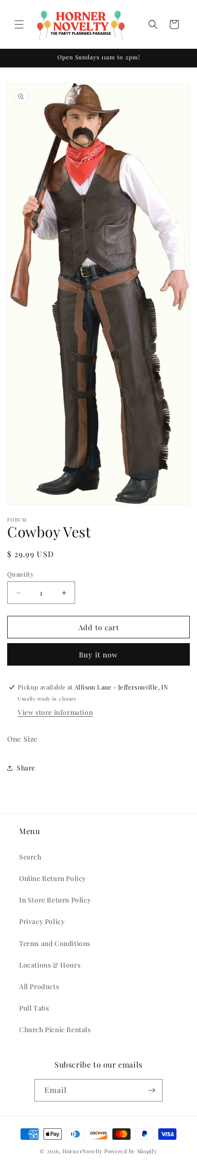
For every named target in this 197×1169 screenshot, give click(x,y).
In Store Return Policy (55, 899)
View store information (55, 712)
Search (30, 856)
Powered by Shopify (130, 1151)
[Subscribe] (151, 1090)
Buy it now (98, 654)
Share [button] (26, 767)
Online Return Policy (52, 878)
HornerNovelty (83, 1151)
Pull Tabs (34, 1008)
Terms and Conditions (54, 943)
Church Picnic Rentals (55, 1029)
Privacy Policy (42, 921)
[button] (19, 24)
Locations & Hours (49, 964)
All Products (39, 986)
